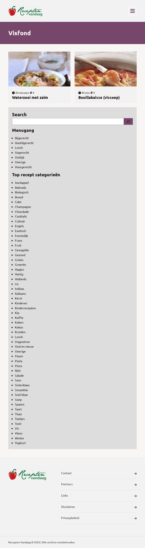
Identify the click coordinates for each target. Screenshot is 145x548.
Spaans (19, 404)
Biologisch (22, 192)
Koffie (19, 317)
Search (19, 114)
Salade (19, 375)
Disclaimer (68, 506)
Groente (20, 264)
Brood (19, 197)
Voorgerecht (23, 167)
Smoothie (21, 390)
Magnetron (22, 341)
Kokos (19, 327)
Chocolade (22, 211)
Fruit (18, 245)
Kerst (18, 298)
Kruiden (20, 332)
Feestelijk (21, 235)
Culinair (20, 221)
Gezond (20, 255)
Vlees (18, 433)
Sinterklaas (22, 385)
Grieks (19, 260)
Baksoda (20, 187)
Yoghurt (20, 443)
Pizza (18, 366)
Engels (19, 226)
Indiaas (19, 288)
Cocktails (21, 216)
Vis (17, 428)
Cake (18, 202)
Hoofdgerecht (24, 143)
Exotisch (20, 231)
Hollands (20, 279)
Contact (66, 473)
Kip (17, 312)
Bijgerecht (22, 138)
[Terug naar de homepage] (25, 11)
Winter (19, 438)
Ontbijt (19, 157)
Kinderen (21, 303)
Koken (19, 322)
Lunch (19, 147)
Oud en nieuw (24, 346)
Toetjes (20, 419)
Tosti (18, 423)
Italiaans (20, 293)
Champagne (23, 206)
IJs (17, 284)
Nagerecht (22, 152)
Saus (18, 380)
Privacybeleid (70, 518)
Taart (18, 409)
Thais (18, 414)
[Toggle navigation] (132, 11)
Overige (20, 162)
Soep (18, 399)
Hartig (19, 274)
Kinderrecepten (25, 308)
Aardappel (22, 182)
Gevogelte (22, 250)
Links (64, 495)
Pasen (19, 356)
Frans (18, 240)
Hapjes (19, 269)
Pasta (18, 361)
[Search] (128, 121)
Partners (67, 484)
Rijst (18, 370)
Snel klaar (21, 394)
